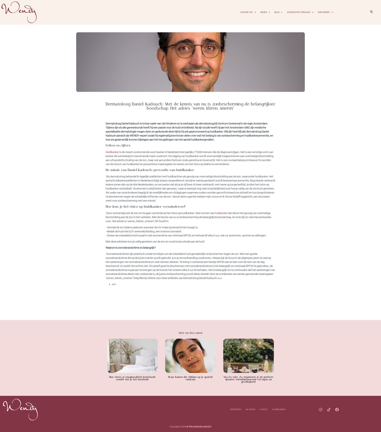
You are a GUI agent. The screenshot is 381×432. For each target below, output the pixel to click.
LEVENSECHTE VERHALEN (298, 12)
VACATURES (250, 410)
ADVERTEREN (235, 410)
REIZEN (263, 12)
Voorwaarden (279, 410)
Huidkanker (112, 152)
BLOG (276, 12)
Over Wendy (324, 12)
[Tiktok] (328, 409)
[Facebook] (337, 409)
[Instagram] (320, 409)
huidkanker (221, 213)
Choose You (247, 12)
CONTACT (263, 410)
